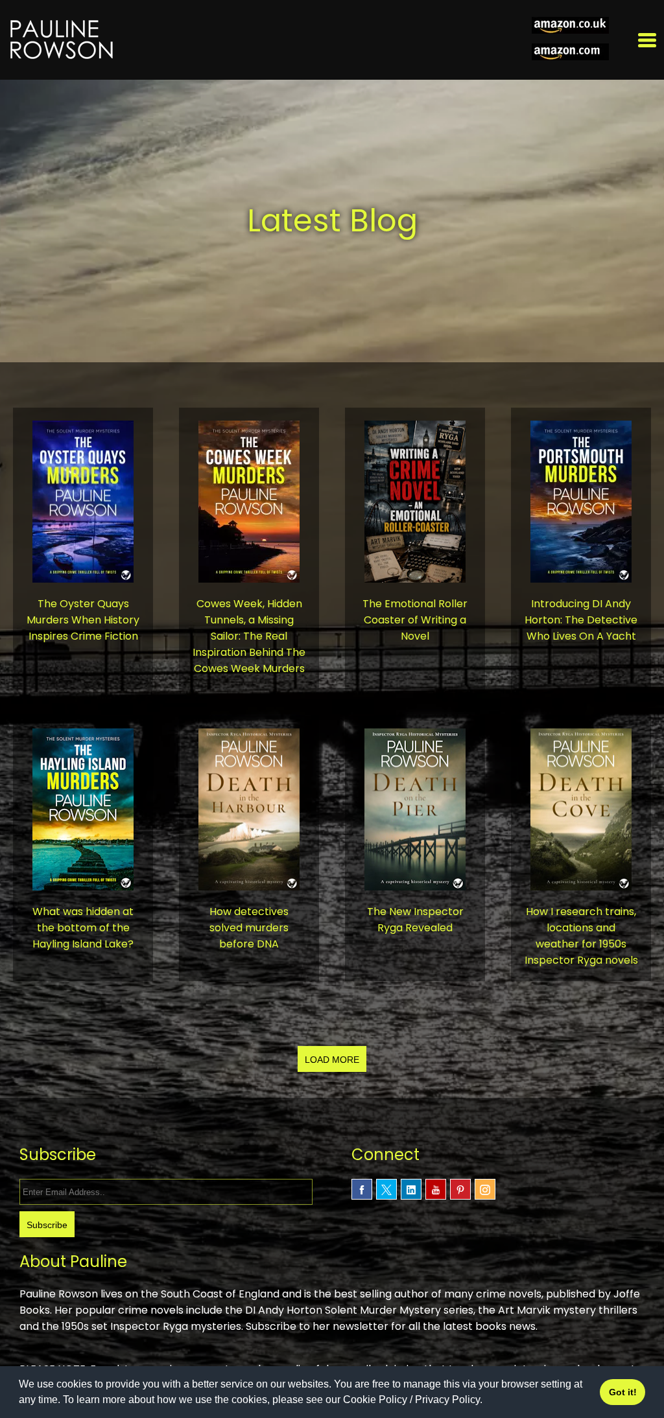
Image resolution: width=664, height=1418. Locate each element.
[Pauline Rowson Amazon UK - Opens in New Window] (570, 27)
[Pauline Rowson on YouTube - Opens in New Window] (435, 1189)
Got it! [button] (623, 1392)
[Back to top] (645, 1352)
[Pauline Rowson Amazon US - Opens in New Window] (570, 53)
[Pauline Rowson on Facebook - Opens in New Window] (361, 1189)
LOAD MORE (332, 1059)
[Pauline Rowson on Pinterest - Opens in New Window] (460, 1189)
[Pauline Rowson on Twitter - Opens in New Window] (386, 1189)
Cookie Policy (375, 1399)
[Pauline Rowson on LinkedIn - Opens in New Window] (411, 1189)
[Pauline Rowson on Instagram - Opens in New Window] (485, 1189)
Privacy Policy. (448, 1399)
